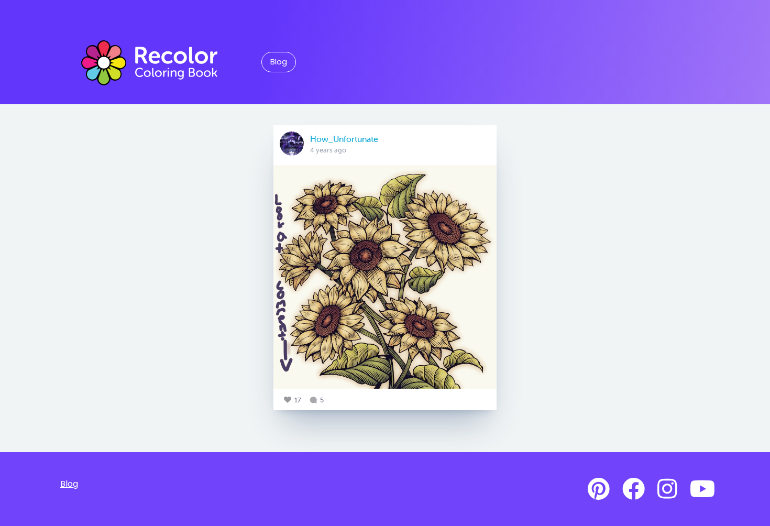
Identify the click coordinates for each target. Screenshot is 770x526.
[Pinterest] (599, 489)
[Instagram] (667, 489)
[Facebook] (633, 489)
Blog (278, 62)
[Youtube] (702, 489)
